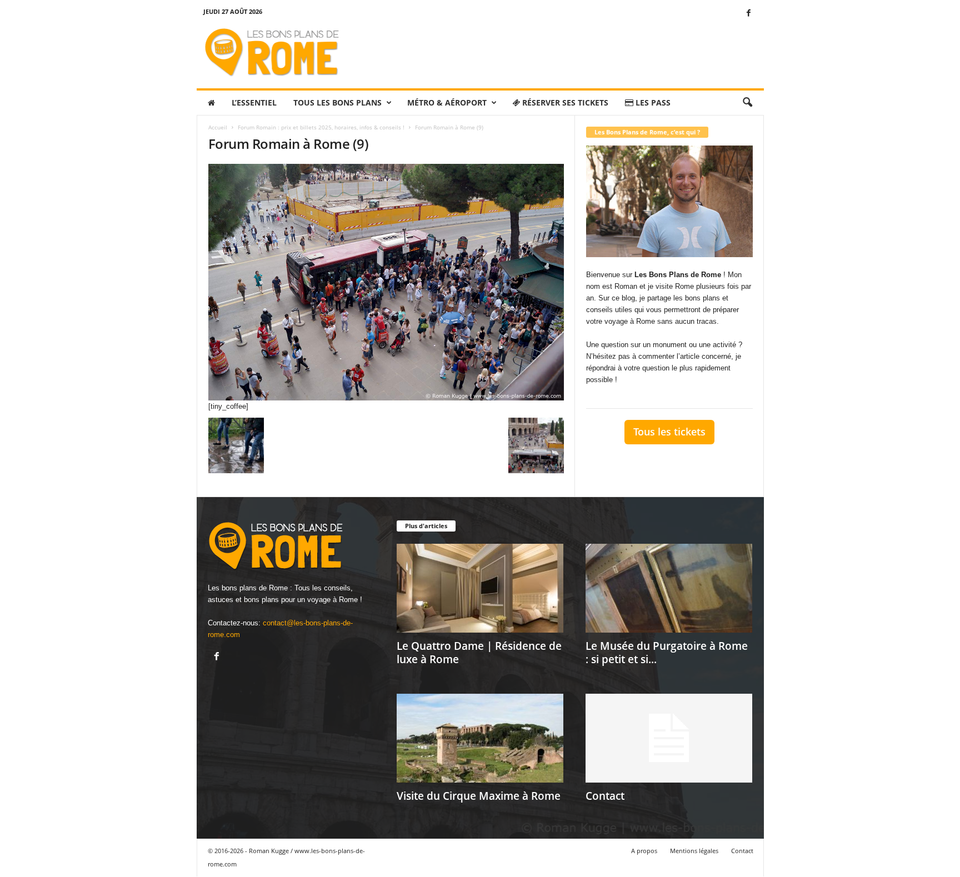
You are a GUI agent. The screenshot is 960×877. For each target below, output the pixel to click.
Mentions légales (694, 850)
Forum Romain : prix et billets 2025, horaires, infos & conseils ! (321, 127)
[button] (747, 103)
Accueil (217, 127)
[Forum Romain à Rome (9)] (386, 282)
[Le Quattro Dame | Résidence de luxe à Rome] (480, 588)
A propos (644, 850)
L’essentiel (254, 102)
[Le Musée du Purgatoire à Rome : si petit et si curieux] (669, 588)
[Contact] (669, 738)
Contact (605, 796)
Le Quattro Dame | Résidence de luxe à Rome (479, 652)
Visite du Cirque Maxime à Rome (479, 796)
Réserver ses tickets (564, 102)
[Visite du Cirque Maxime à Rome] (480, 738)
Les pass (652, 102)
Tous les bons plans (337, 102)
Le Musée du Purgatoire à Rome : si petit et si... (667, 652)
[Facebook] (749, 14)
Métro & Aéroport (447, 102)
